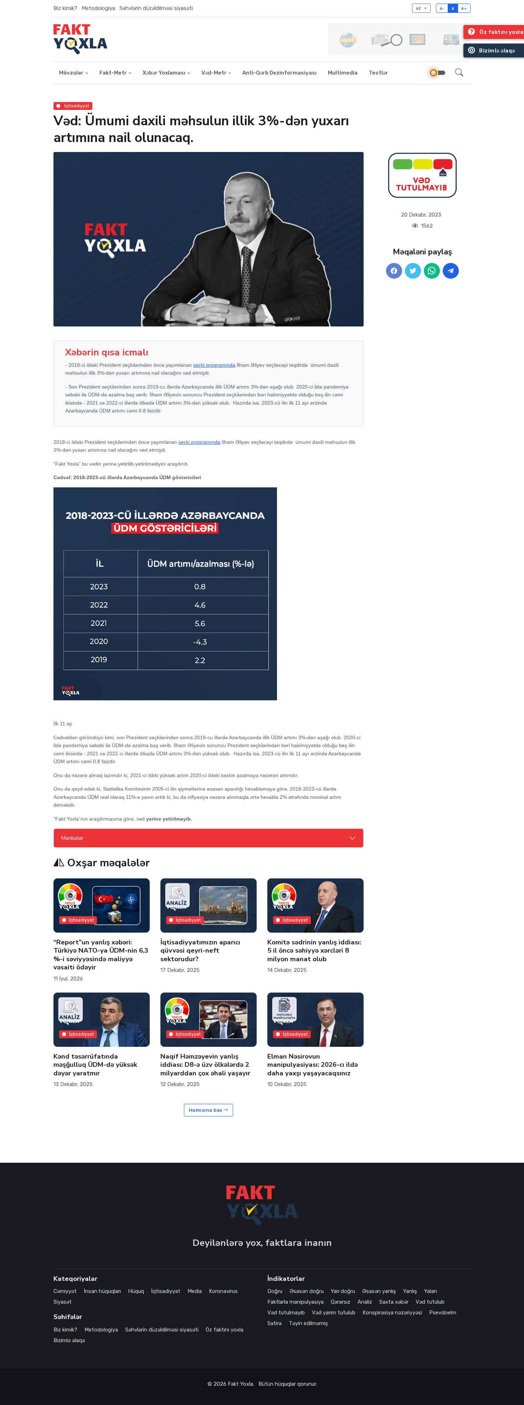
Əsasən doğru (306, 1291)
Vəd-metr (214, 73)
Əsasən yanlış (379, 1291)
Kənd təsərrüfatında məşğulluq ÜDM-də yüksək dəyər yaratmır (95, 1065)
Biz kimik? (65, 8)
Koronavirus (223, 1291)
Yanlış (410, 1291)
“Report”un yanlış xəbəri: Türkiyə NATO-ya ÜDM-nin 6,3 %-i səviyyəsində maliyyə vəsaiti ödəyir (100, 954)
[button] (459, 73)
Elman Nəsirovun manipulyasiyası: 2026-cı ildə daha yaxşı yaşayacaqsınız (312, 1065)
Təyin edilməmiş (308, 1323)
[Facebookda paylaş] (394, 271)
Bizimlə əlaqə (69, 1340)
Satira (274, 1323)
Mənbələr (72, 838)
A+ (464, 8)
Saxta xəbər (394, 1302)
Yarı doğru (343, 1291)
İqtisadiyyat (76, 105)
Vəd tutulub (430, 1302)
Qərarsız (340, 1302)
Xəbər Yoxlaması (164, 73)
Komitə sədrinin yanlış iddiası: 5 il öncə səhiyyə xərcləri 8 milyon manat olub (314, 950)
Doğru (274, 1291)
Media (194, 1291)
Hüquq (136, 1291)
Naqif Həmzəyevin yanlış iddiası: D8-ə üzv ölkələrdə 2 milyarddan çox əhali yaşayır (205, 1065)
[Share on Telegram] (451, 271)
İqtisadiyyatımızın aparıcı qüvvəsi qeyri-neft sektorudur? (200, 950)
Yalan (430, 1291)
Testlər (378, 73)
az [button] (419, 8)
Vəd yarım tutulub (333, 1312)
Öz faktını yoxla (224, 1330)
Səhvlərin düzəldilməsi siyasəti (156, 8)
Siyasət (62, 1302)
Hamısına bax (206, 1110)
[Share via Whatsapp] (432, 271)
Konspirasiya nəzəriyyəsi (392, 1312)
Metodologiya (98, 8)
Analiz (365, 1302)
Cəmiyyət (65, 1291)
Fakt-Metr (113, 73)
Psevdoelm (442, 1312)
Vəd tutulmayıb (286, 1312)
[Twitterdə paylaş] (413, 271)
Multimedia (343, 73)
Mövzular (71, 73)
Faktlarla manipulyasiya (295, 1302)
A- (442, 8)
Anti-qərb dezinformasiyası (279, 73)
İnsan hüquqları (102, 1291)
